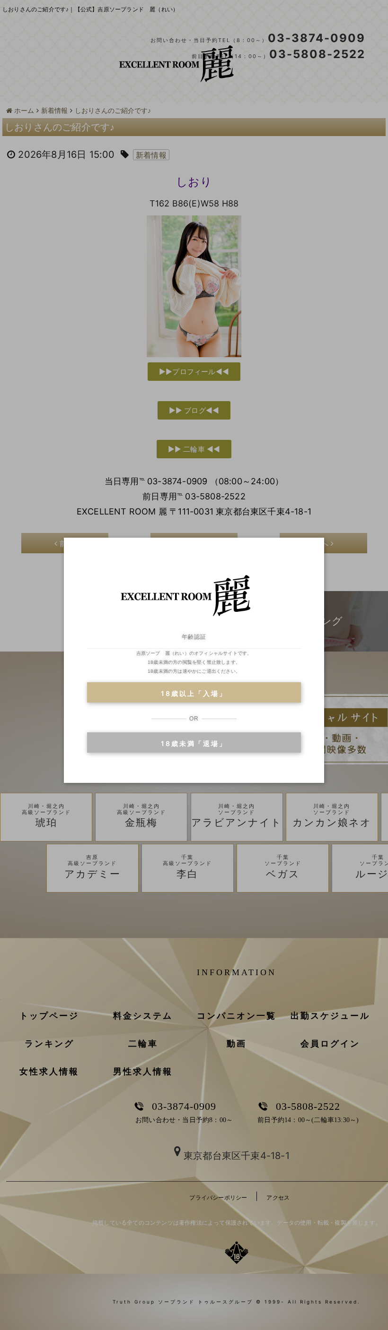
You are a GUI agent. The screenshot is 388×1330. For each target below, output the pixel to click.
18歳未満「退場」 (194, 743)
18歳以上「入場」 (194, 693)
